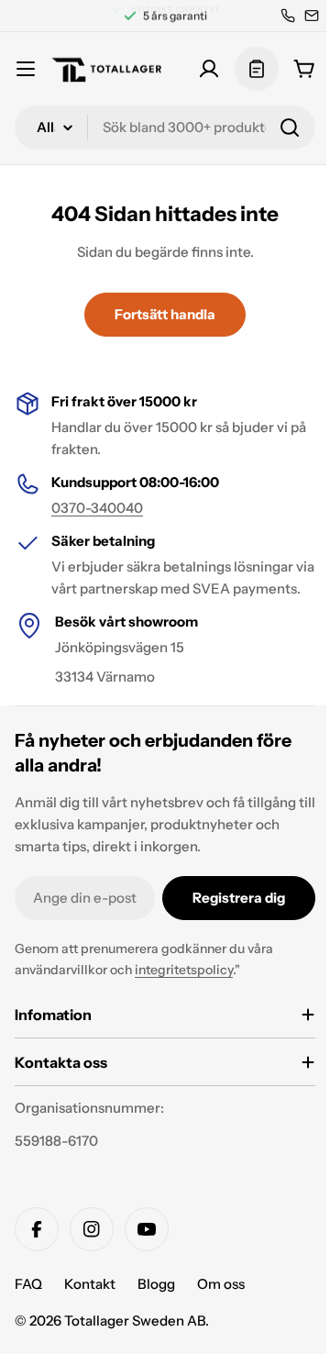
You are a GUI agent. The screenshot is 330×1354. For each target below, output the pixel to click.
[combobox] (165, 127)
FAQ (28, 1306)
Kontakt (90, 1306)
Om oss (221, 1306)
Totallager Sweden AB (134, 1342)
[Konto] (209, 69)
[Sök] (290, 128)
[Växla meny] (26, 69)
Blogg (156, 1306)
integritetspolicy (184, 969)
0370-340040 (97, 507)
